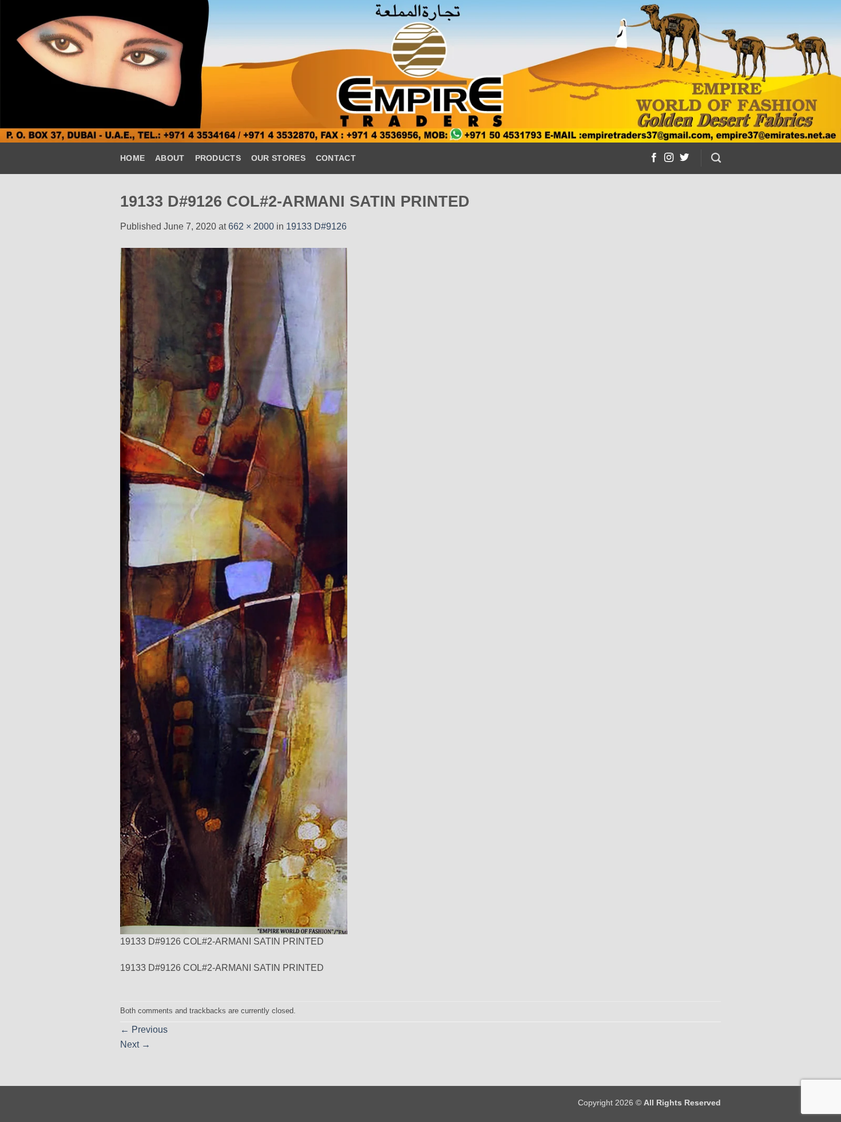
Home (132, 158)
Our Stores (278, 158)
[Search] (716, 158)
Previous (144, 1029)
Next (135, 1044)
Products (218, 158)
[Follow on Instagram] (668, 158)
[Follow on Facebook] (653, 158)
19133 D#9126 (316, 226)
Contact (336, 158)
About (169, 158)
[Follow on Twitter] (684, 158)
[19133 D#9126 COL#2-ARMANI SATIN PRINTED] (233, 590)
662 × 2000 (251, 226)
